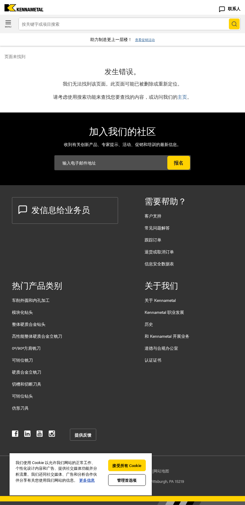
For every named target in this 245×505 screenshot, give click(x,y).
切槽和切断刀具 (26, 384)
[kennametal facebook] (15, 434)
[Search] (234, 24)
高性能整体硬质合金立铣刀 (37, 336)
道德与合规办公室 (161, 348)
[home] (21, 9)
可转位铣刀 (22, 360)
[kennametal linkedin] (27, 434)
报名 (178, 162)
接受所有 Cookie (126, 465)
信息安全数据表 (159, 264)
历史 (149, 324)
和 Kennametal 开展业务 (167, 336)
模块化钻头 (22, 312)
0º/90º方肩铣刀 (26, 348)
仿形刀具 (20, 408)
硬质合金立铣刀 (26, 372)
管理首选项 (127, 480)
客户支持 (153, 216)
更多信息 (87, 480)
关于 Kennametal (160, 300)
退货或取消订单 (159, 252)
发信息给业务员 (60, 209)
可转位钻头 (22, 396)
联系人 (234, 8)
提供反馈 (83, 435)
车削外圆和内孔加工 (31, 300)
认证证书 (153, 360)
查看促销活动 (145, 39)
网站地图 (161, 471)
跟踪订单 (153, 240)
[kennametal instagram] (52, 434)
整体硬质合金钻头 (28, 324)
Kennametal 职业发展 (164, 312)
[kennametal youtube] (39, 434)
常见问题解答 (157, 228)
